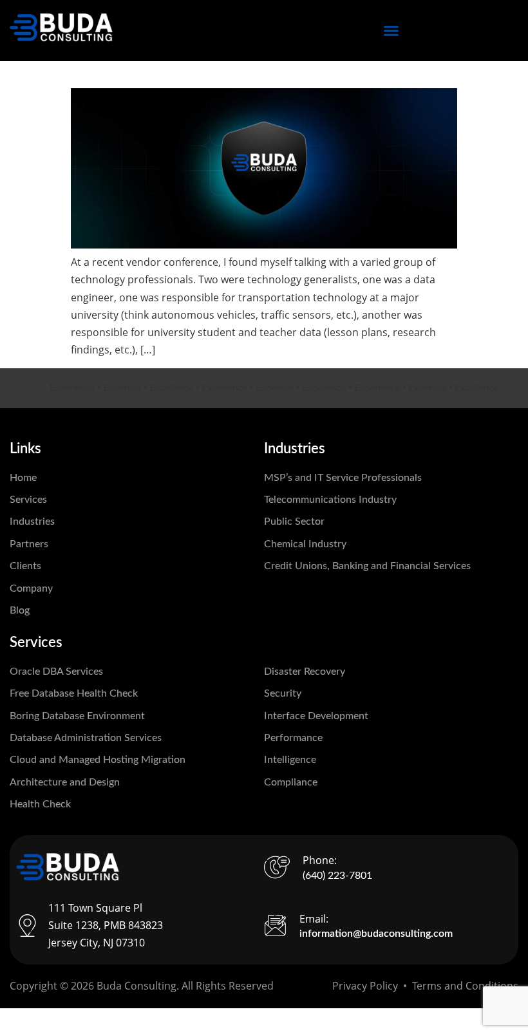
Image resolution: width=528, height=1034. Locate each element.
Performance (293, 738)
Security (282, 693)
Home (23, 478)
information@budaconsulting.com (376, 933)
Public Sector (294, 521)
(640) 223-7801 (337, 875)
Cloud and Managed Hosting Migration (97, 760)
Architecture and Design (65, 782)
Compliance (290, 782)
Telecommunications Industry (330, 499)
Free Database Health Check (74, 693)
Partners (29, 544)
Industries (32, 521)
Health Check (40, 804)
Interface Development (316, 716)
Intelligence (290, 760)
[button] (391, 31)
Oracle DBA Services (56, 671)
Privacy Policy (365, 986)
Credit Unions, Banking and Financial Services (367, 566)
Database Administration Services (86, 738)
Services (28, 499)
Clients (25, 566)
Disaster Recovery (304, 671)
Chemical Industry (305, 544)
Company (31, 588)
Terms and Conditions (465, 986)
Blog (20, 610)
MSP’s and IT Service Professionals (343, 478)
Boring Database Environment (77, 716)
